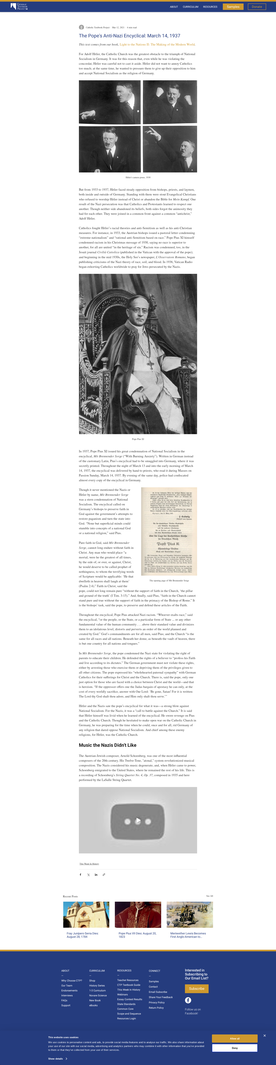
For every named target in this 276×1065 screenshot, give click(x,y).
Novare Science (95, 995)
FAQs (64, 1000)
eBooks (93, 1005)
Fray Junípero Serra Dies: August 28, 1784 (83, 935)
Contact (153, 986)
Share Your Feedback (155, 997)
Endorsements (67, 990)
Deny (235, 1047)
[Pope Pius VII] (138, 915)
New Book (95, 1000)
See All (209, 895)
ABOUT (65, 970)
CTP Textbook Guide (123, 984)
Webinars (122, 994)
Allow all (235, 1038)
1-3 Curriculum (95, 990)
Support (65, 1005)
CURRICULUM (95, 970)
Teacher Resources (123, 980)
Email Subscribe (155, 991)
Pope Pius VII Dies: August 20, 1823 (137, 935)
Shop (92, 980)
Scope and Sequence (123, 1013)
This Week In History (89, 863)
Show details (55, 1058)
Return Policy (155, 1007)
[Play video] (138, 820)
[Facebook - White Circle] (188, 1000)
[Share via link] (103, 874)
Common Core (123, 1008)
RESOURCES (123, 970)
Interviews (67, 995)
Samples (154, 981)
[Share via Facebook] (80, 874)
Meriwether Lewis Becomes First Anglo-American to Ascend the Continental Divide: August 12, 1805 (188, 935)
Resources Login (123, 1018)
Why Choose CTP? (67, 980)
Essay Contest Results (123, 999)
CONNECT (154, 970)
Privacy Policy (155, 1002)
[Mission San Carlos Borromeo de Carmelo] (86, 915)
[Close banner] (265, 1036)
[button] (174, 7)
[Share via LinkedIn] (96, 874)
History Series (95, 985)
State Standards (123, 1004)
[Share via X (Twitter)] (88, 874)
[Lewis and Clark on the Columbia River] (190, 915)
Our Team (66, 985)
